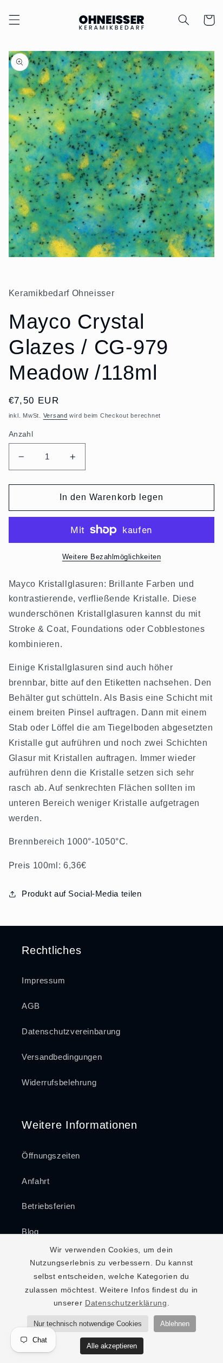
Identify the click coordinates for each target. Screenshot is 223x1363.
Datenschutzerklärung (126, 1302)
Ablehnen (174, 1324)
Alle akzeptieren (112, 1346)
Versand (55, 415)
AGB (31, 1006)
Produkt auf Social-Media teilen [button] (82, 894)
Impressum (43, 980)
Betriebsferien (48, 1206)
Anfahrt (35, 1181)
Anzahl (21, 434)
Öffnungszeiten (51, 1155)
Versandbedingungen (62, 1057)
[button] (14, 20)
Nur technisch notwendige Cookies (88, 1324)
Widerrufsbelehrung (59, 1082)
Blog (30, 1231)
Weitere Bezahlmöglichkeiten (111, 557)
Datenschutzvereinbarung (71, 1031)
